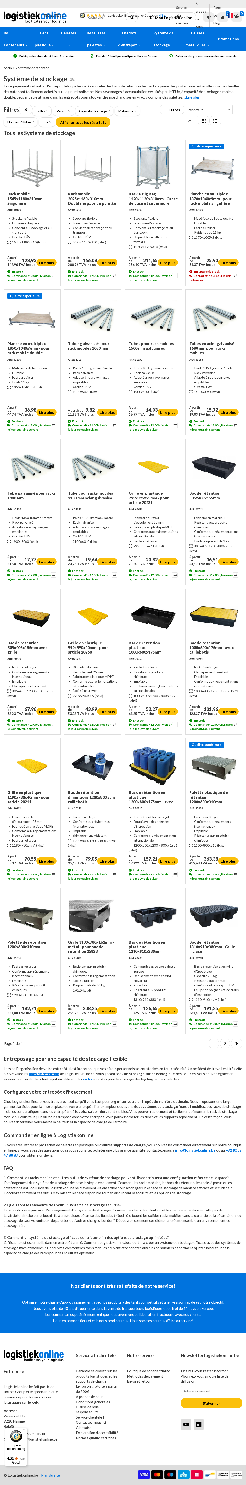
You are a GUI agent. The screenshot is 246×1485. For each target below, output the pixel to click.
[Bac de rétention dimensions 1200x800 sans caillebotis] (92, 766)
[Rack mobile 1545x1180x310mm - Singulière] (32, 168)
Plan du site (50, 1475)
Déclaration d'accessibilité (97, 1432)
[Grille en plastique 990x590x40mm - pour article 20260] (92, 617)
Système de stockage (163, 39)
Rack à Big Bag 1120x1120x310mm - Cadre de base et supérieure (153, 198)
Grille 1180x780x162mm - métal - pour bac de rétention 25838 (91, 947)
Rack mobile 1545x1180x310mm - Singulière (25, 198)
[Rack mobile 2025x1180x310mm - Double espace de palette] (92, 168)
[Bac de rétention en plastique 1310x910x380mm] (153, 916)
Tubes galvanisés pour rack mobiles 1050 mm (88, 345)
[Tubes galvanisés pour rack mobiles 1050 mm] (92, 317)
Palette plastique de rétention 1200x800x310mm (208, 797)
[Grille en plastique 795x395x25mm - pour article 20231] (153, 467)
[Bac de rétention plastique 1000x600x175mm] (153, 617)
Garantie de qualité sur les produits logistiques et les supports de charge (96, 1376)
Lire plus (46, 262)
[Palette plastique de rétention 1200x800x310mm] (214, 766)
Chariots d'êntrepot (127, 39)
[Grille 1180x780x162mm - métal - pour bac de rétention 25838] (92, 916)
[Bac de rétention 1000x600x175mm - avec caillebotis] (214, 617)
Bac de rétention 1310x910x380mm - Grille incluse (212, 947)
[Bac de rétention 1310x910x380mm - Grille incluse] (214, 916)
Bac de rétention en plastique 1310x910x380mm (147, 947)
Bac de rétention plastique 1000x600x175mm (145, 647)
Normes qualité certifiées (96, 1438)
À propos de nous (201, 15)
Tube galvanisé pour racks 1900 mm (31, 495)
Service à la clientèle (182, 15)
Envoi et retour (139, 1381)
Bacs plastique (43, 39)
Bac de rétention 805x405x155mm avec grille (27, 647)
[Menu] (24, 1430)
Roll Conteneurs (14, 39)
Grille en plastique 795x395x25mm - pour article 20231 (149, 498)
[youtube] (186, 1424)
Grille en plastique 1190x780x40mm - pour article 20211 (28, 797)
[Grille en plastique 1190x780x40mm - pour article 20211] (32, 766)
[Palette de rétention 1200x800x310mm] (32, 916)
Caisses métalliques (195, 39)
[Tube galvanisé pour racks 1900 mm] (32, 467)
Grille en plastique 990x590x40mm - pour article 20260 (88, 647)
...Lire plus (192, 97)
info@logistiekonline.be (20, 15)
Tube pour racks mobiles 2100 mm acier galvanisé (90, 495)
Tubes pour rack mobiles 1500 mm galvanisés (151, 345)
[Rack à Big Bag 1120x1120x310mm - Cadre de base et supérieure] (153, 168)
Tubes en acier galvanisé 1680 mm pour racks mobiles (211, 348)
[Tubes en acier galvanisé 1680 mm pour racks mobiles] (214, 317)
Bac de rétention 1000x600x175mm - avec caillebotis (211, 647)
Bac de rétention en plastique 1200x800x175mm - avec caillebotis (151, 797)
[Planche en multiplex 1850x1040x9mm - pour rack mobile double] (32, 317)
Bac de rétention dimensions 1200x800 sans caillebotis (92, 797)
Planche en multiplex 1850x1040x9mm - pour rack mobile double (28, 348)
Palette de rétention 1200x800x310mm (26, 944)
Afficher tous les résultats (83, 122)
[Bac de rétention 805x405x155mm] (214, 467)
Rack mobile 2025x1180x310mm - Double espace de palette (92, 198)
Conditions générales (93, 1402)
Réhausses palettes (96, 39)
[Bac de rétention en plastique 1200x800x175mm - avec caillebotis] (153, 766)
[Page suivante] (236, 1043)
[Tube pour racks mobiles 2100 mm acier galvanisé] (92, 467)
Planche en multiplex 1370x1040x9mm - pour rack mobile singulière (210, 198)
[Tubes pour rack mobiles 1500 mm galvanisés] (153, 317)
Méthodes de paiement (145, 1376)
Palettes (68, 33)
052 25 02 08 (53, 15)
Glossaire (83, 1427)
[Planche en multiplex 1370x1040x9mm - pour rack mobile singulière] (214, 168)
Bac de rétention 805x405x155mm (204, 495)
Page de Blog (217, 15)
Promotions (228, 39)
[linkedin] (199, 1424)
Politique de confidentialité (148, 1371)
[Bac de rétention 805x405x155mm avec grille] (32, 617)
